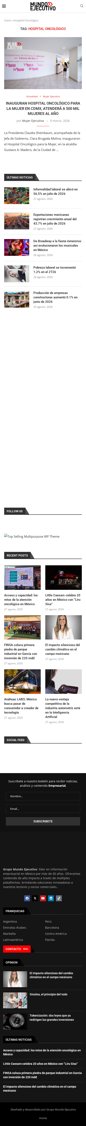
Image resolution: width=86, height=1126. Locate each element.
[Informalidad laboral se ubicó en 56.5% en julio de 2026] (16, 195)
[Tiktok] (59, 898)
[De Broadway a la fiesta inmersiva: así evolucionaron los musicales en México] (16, 247)
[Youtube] (43, 898)
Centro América (56, 933)
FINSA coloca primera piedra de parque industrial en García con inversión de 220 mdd (20, 651)
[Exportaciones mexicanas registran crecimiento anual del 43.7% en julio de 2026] (16, 221)
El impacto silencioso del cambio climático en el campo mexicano (62, 649)
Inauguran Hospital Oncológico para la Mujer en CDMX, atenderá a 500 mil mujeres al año (43, 108)
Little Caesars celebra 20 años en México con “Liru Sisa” (62, 599)
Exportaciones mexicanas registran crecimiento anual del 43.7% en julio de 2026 (55, 219)
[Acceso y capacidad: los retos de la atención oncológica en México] (22, 577)
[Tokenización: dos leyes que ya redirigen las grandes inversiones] (15, 1022)
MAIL (25, 949)
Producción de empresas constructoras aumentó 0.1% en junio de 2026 (55, 297)
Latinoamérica (13, 939)
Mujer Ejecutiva (33, 121)
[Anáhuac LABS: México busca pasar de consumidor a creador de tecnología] (22, 681)
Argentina (10, 921)
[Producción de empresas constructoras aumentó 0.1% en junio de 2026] (16, 299)
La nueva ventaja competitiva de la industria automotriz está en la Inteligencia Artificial (62, 708)
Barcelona (52, 927)
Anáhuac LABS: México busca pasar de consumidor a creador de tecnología (21, 705)
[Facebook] (27, 898)
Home (43, 1118)
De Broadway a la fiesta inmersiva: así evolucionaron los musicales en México (57, 245)
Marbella (9, 933)
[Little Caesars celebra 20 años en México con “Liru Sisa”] (63, 577)
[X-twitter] (35, 898)
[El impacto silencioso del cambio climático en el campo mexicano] (63, 627)
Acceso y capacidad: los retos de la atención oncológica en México (21, 599)
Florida (50, 939)
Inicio (7, 20)
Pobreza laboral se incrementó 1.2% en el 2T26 (54, 270)
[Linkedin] (51, 898)
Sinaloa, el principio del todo (48, 994)
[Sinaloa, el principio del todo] (15, 1000)
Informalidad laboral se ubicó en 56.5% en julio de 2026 (55, 191)
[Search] (82, 6)
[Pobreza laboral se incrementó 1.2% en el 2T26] (16, 273)
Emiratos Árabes (14, 927)
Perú (48, 921)
